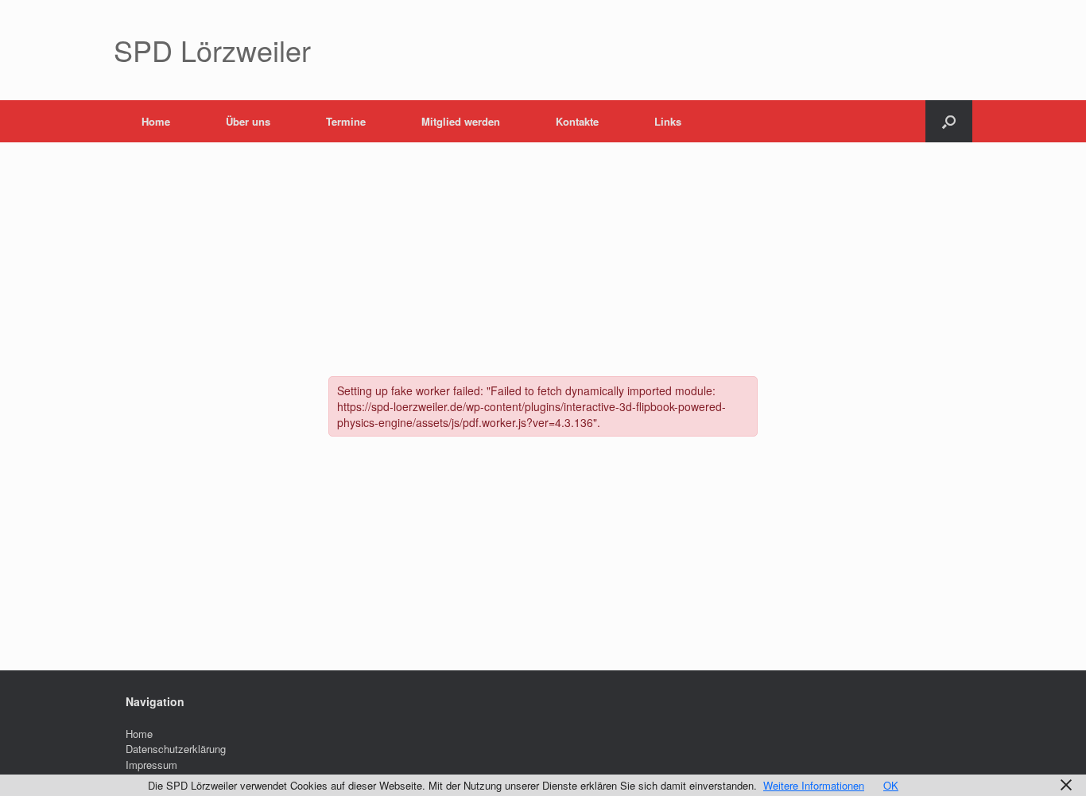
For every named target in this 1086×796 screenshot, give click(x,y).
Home (156, 121)
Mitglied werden (460, 121)
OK (890, 785)
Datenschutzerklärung (176, 748)
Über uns (248, 121)
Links (667, 121)
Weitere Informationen (813, 785)
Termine (346, 121)
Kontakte (577, 121)
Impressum (151, 764)
